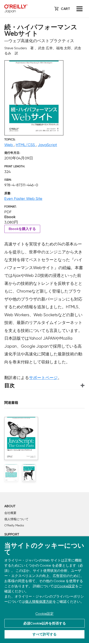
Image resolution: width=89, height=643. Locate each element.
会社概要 (10, 513)
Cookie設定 (66, 586)
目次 (9, 385)
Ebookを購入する (22, 229)
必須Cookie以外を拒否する (44, 623)
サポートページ (43, 377)
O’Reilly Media (14, 525)
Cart (65, 9)
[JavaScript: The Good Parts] (11, 472)
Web (9, 144)
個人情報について (16, 519)
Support (11, 534)
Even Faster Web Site (23, 198)
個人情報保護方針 (39, 602)
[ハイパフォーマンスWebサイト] (29, 472)
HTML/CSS (26, 144)
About (10, 506)
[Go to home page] (16, 9)
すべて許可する (44, 634)
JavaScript (47, 144)
